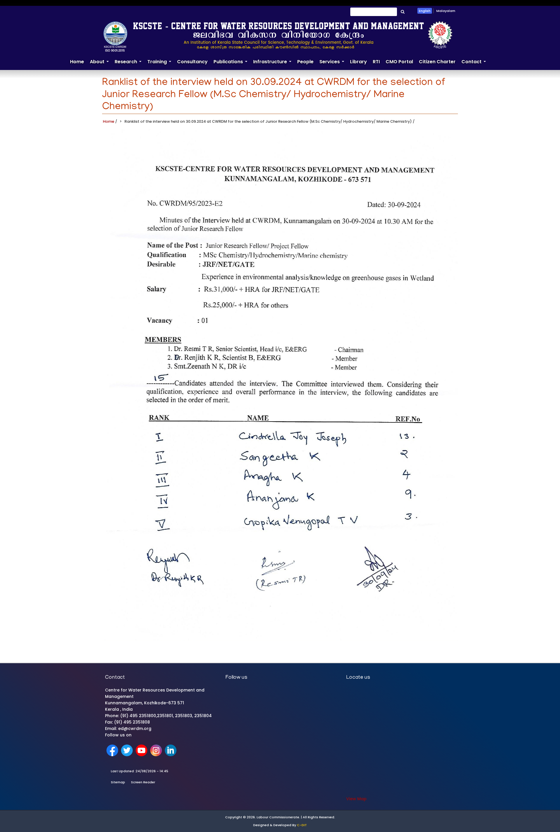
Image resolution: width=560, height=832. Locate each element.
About (101, 64)
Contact (475, 64)
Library (358, 61)
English (424, 10)
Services (333, 64)
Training (160, 64)
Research (129, 64)
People (305, 61)
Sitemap (118, 782)
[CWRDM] (278, 36)
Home (77, 61)
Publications (232, 64)
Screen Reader (143, 782)
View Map (356, 799)
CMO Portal (399, 61)
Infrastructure (273, 64)
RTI (376, 61)
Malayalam (445, 10)
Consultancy (192, 61)
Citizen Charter (437, 61)
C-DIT (302, 825)
